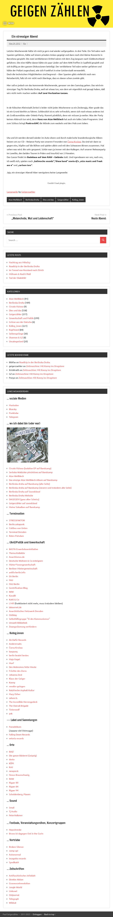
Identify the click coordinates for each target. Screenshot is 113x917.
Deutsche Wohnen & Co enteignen (26, 560)
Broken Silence (16, 846)
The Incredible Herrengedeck (23, 701)
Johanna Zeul (15, 674)
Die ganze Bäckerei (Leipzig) (23, 755)
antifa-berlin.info (17, 572)
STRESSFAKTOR (17, 520)
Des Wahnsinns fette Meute (22, 667)
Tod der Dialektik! (17, 277)
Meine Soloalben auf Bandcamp (24, 507)
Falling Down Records (19, 734)
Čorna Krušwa (74, 141)
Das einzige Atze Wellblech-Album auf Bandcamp (33, 479)
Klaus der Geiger (17, 678)
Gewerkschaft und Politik (21, 318)
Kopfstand (14, 329)
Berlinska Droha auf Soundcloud (24, 491)
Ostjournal (14, 894)
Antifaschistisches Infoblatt (22, 875)
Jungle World (15, 887)
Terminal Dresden (17, 532)
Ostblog (13, 615)
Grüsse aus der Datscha (20, 322)
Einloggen (37, 914)
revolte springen (17, 686)
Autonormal (15, 854)
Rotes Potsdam (16, 535)
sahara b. (13, 697)
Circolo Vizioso (16, 306)
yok (10, 713)
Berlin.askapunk (16, 524)
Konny (12, 682)
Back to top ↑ (50, 914)
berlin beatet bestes (19, 655)
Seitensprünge (16, 333)
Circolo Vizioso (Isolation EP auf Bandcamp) (30, 468)
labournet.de (15, 607)
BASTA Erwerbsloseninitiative (23, 549)
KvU (11, 767)
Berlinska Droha (32, 199)
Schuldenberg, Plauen (19, 794)
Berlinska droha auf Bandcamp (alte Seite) (29, 483)
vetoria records (16, 738)
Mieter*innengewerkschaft (22, 564)
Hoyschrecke (15, 829)
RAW (11, 778)
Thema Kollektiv (17, 553)
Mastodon (14, 405)
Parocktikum (15, 726)
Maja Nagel (14, 659)
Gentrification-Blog (18, 587)
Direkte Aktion (16, 879)
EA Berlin (13, 576)
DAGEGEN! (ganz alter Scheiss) (24, 499)
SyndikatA (14, 862)
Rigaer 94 (13, 790)
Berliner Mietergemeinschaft (23, 568)
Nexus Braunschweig (19, 774)
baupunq (13, 651)
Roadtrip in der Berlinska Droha (24, 266)
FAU (11, 580)
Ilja (24, 43)
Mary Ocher (14, 694)
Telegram (13, 416)
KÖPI (11, 763)
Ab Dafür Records (17, 639)
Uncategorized (16, 341)
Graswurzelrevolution (19, 883)
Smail (11, 807)
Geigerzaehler (28, 191)
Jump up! (13, 850)
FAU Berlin (14, 584)
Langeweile (12, 191)
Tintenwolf (14, 709)
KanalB (12, 595)
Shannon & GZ (16, 337)
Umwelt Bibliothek (18, 622)
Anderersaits (15, 643)
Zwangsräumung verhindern (23, 626)
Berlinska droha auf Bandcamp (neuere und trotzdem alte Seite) (40, 487)
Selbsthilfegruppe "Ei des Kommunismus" (29, 618)
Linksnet (13, 891)
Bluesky (13, 409)
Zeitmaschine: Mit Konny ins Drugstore (45, 366)
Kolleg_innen (78, 199)
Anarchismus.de (17, 556)
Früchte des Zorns (18, 670)
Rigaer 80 (13, 782)
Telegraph (14, 898)
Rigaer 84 (13, 786)
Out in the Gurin (35, 833)
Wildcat (12, 902)
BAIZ (11, 751)
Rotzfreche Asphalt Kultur (21, 690)
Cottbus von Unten (18, 528)
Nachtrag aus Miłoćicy (19, 262)
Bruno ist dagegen (18, 833)
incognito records (17, 858)
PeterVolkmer (16, 815)
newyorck (13, 771)
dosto (11, 759)
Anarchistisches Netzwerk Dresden (26, 611)
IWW (11, 591)
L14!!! (11, 603)
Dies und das (48, 199)
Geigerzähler (63, 199)
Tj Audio (13, 811)
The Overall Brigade (18, 705)
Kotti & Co (14, 599)
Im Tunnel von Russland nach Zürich (26, 270)
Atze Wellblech (15, 199)
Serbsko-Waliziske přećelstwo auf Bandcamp (31, 472)
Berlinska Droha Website (21, 495)
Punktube (13, 413)
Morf (11, 663)
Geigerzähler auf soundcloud (23, 503)
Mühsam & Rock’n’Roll (20, 274)
